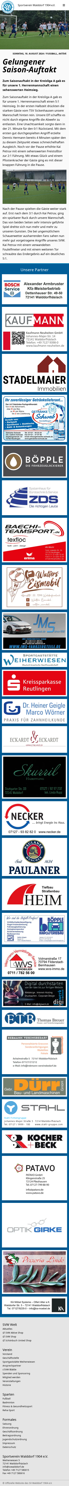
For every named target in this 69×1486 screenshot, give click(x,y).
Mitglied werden (11, 1377)
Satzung (7, 1423)
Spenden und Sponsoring (16, 1373)
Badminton (8, 1402)
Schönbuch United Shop (18, 1340)
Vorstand (7, 1354)
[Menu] (64, 5)
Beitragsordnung (12, 1435)
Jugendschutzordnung (15, 1439)
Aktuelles (7, 1328)
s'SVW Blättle (9, 1369)
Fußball (7, 1398)
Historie (7, 1385)
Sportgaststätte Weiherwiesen (19, 1361)
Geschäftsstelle (11, 1357)
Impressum (9, 1443)
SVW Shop (10, 1336)
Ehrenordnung (10, 1427)
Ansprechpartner (12, 1365)
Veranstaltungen (12, 1381)
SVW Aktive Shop (14, 1332)
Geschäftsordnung (13, 1431)
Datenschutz (9, 1447)
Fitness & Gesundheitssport (17, 1406)
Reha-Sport (9, 1410)
